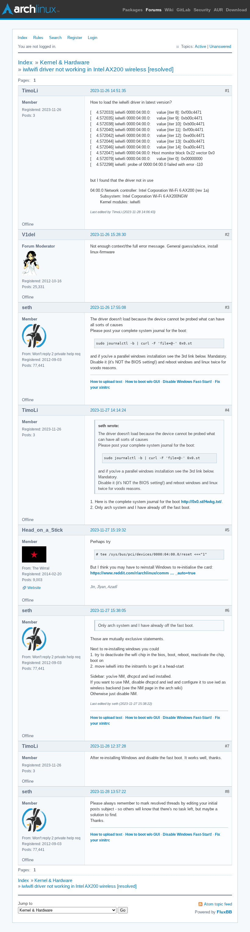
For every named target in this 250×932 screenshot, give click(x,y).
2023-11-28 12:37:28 (108, 746)
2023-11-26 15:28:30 (108, 234)
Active (200, 46)
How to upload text (106, 382)
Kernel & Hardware (65, 62)
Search (55, 37)
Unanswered (220, 46)
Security (202, 9)
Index (22, 37)
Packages (133, 9)
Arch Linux (30, 9)
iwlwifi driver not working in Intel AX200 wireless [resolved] (98, 69)
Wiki (169, 9)
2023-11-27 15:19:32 (108, 530)
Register (74, 37)
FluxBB (224, 911)
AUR (218, 9)
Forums (154, 9)
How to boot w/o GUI (142, 382)
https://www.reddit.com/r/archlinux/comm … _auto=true (142, 573)
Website (34, 588)
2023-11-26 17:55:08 (108, 307)
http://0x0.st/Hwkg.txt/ (201, 501)
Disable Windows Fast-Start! (187, 382)
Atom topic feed (218, 904)
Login (92, 37)
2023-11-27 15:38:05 (108, 610)
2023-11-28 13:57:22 (108, 791)
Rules (38, 37)
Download (236, 9)
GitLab (184, 9)
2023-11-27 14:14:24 (108, 410)
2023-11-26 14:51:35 (108, 90)
